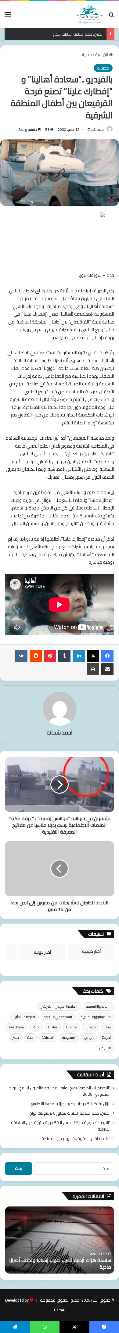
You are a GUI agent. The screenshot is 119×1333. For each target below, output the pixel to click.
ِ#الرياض (105, 1047)
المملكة (48, 1037)
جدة (30, 1037)
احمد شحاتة (96, 129)
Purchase (16, 1027)
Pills (36, 1027)
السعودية (69, 1037)
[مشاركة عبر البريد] (107, 669)
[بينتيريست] (50, 656)
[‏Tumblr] (64, 656)
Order (52, 1027)
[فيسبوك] (107, 656)
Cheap (90, 1027)
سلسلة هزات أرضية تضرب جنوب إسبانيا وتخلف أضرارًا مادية (60, 1263)
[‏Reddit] (36, 656)
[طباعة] (93, 669)
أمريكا (106, 1037)
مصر (16, 1037)
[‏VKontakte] (21, 656)
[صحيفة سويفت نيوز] (89, 14)
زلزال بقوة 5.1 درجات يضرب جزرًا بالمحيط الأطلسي (69, 1104)
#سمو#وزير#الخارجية (96, 1016)
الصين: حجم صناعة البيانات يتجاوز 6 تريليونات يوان (63, 34)
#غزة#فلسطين (24, 1016)
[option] (59, 1240)
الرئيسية (102, 54)
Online (71, 1027)
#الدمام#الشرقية (98, 1006)
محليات (86, 54)
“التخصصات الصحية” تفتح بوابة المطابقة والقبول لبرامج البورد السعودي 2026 (59, 1091)
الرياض (88, 1037)
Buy (107, 1027)
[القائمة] (8, 16)
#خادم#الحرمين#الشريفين (59, 1006)
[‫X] (93, 656)
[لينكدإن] (79, 656)
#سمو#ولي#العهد (58, 1016)
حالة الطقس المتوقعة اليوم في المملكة (75, 1138)
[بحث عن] (111, 16)
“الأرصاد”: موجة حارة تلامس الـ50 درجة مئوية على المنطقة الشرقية (60, 1126)
